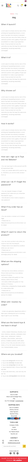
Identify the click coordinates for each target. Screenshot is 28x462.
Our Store (14, 429)
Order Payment (14, 411)
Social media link (14, 451)
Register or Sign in (25, 5)
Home (12, 14)
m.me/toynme (19, 401)
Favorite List (14, 434)
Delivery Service (14, 409)
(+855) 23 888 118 (14, 440)
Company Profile (13, 425)
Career (14, 427)
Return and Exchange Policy (14, 396)
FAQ (14, 398)
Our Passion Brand (14, 431)
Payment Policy (14, 413)
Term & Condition (14, 407)
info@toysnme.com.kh (14, 443)
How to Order (14, 394)
